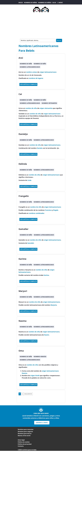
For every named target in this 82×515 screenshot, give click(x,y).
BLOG (54, 2)
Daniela (39, 148)
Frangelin (24, 196)
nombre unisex (31, 72)
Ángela (55, 210)
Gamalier (23, 228)
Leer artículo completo (28, 84)
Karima (46, 275)
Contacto (21, 446)
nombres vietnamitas (49, 103)
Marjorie (54, 305)
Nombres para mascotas (25, 429)
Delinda (23, 163)
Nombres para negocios (25, 431)
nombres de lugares (36, 78)
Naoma (22, 320)
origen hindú (34, 375)
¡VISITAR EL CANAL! (42, 422)
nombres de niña (26, 64)
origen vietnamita (45, 108)
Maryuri (23, 291)
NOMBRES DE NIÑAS (30, 2)
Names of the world (24, 435)
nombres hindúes (40, 356)
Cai (20, 94)
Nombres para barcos (24, 433)
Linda (29, 180)
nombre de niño (35, 114)
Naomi (46, 335)
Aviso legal (21, 440)
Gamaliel (30, 243)
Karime (22, 258)
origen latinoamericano (48, 72)
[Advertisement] (41, 25)
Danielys (23, 134)
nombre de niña (31, 108)
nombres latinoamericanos (30, 67)
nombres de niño (40, 64)
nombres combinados (36, 213)
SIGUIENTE (28, 394)
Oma (21, 350)
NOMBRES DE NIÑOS (44, 2)
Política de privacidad (24, 444)
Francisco (48, 210)
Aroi (21, 57)
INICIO (20, 2)
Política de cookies (24, 442)
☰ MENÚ (60, 2)
